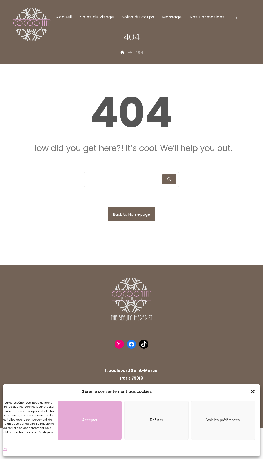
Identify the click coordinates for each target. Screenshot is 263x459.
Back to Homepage (131, 214)
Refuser (156, 420)
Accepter (89, 420)
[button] (252, 391)
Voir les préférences (223, 420)
